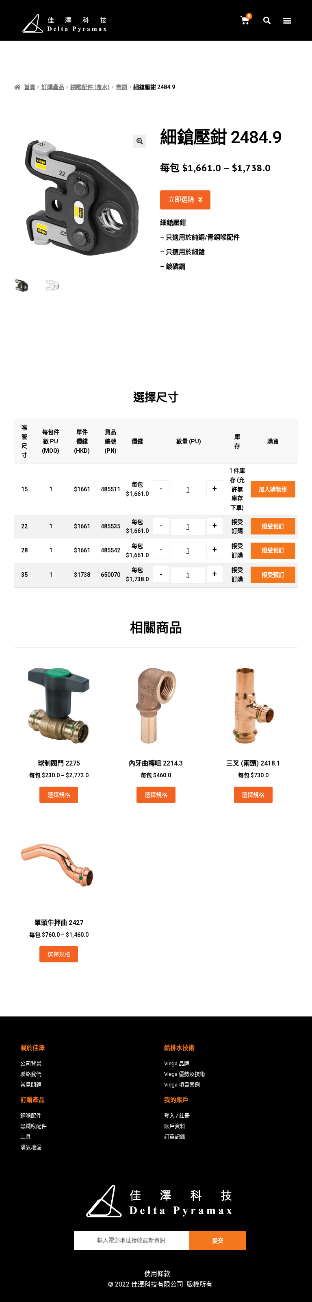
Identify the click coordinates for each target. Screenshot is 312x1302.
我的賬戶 (176, 1100)
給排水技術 (179, 1047)
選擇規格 (59, 795)
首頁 (29, 87)
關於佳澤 (32, 1047)
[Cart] (245, 20)
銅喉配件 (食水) (90, 87)
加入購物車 (273, 489)
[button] (287, 20)
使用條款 (157, 1274)
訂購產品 (52, 87)
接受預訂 (273, 526)
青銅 (121, 87)
